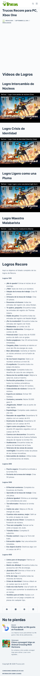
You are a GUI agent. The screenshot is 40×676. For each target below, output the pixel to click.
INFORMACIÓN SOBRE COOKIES (11, 673)
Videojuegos (6, 23)
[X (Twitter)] (15, 609)
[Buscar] (33, 3)
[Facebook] (6, 609)
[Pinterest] (24, 609)
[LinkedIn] (33, 609)
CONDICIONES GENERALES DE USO (12, 671)
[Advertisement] (20, 48)
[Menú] (37, 3)
